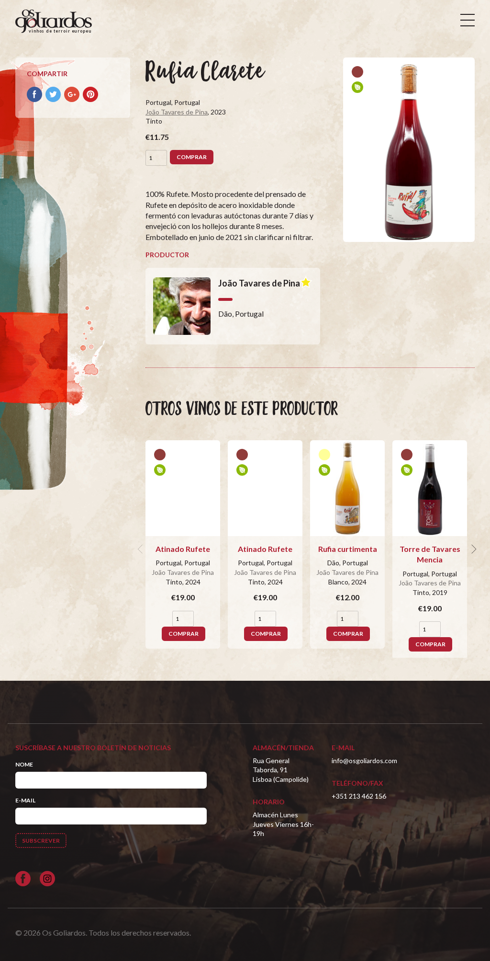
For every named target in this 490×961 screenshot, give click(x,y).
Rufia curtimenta (347, 548)
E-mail (25, 800)
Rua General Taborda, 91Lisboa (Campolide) (281, 769)
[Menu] (467, 20)
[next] (472, 549)
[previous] (141, 549)
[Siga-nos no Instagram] (47, 878)
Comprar (192, 156)
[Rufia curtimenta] (347, 488)
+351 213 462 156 (359, 796)
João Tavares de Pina (176, 112)
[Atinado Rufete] (182, 488)
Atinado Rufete (183, 548)
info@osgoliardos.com (364, 760)
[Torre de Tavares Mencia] (429, 488)
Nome (24, 764)
